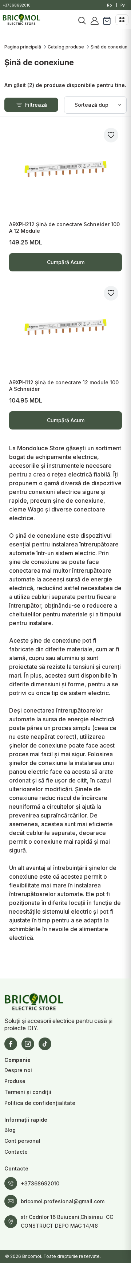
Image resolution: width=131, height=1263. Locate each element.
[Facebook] (10, 1044)
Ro (109, 5)
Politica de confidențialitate (39, 1103)
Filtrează (36, 105)
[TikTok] (45, 1044)
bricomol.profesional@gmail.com (62, 1201)
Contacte (16, 1152)
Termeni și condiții (27, 1092)
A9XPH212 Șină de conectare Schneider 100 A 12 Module (64, 227)
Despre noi (18, 1070)
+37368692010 (17, 5)
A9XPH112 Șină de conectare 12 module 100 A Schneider (64, 385)
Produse (14, 1081)
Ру (122, 5)
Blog (10, 1130)
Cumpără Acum (65, 265)
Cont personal (22, 1141)
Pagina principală (22, 47)
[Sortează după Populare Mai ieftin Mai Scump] (95, 105)
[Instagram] (27, 1044)
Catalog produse (66, 47)
